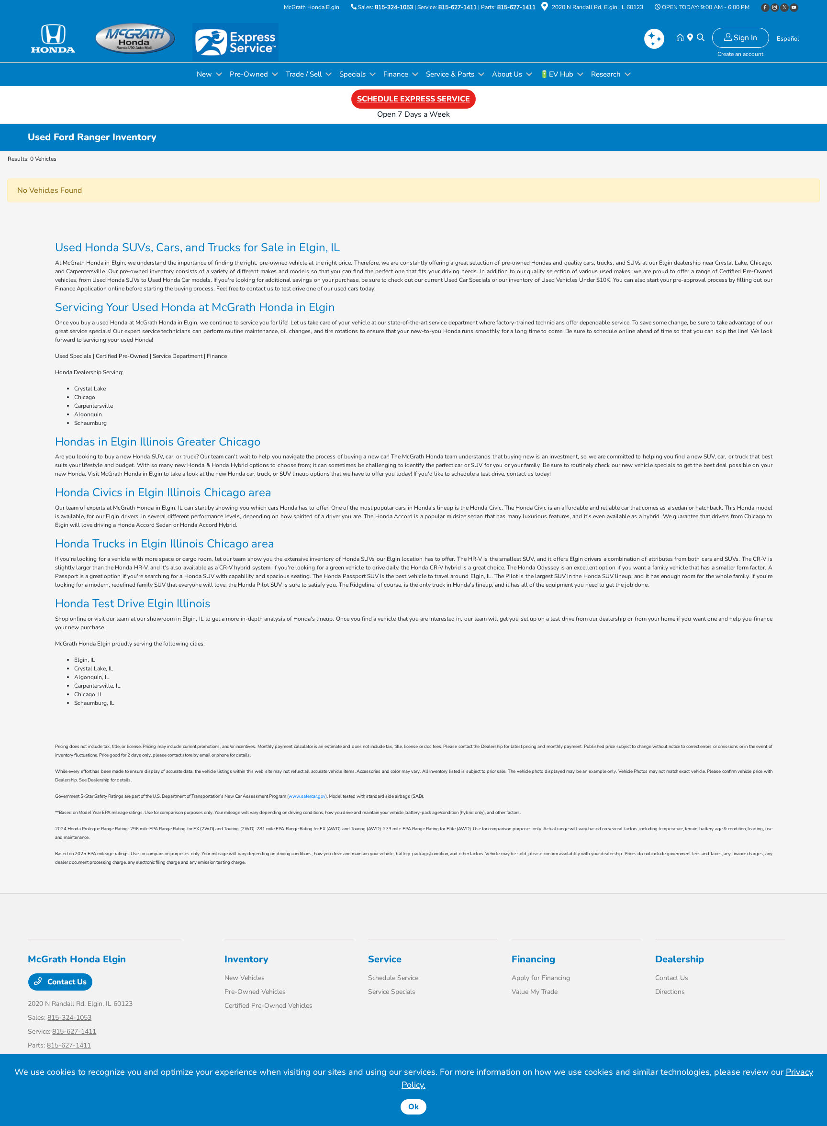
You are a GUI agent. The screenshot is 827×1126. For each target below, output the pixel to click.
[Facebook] (765, 7)
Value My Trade (535, 991)
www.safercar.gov (307, 796)
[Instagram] (775, 7)
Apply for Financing (541, 977)
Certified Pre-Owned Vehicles (268, 1005)
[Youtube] (794, 7)
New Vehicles (244, 977)
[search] (700, 38)
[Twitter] (784, 7)
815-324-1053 (394, 7)
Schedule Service (393, 977)
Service (385, 959)
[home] (682, 38)
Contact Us (66, 982)
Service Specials (391, 991)
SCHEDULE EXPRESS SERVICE (413, 99)
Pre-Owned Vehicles (255, 991)
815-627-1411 (457, 7)
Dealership (679, 959)
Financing (533, 959)
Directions (670, 991)
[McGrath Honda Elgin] (110, 38)
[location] (544, 8)
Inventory (246, 959)
